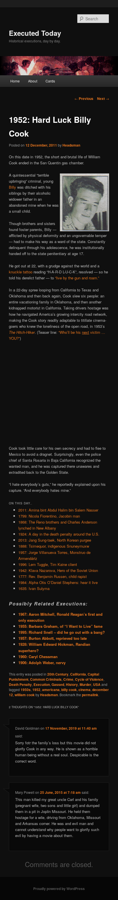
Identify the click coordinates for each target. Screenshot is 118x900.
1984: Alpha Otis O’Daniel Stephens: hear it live (58, 582)
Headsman (71, 145)
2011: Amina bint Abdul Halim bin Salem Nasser (58, 510)
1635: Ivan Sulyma (34, 588)
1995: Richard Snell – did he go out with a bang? (61, 632)
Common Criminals (46, 679)
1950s (26, 689)
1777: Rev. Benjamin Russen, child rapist (52, 576)
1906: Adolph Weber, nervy (42, 662)
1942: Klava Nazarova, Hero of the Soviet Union (58, 570)
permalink (90, 694)
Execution (42, 684)
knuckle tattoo (20, 272)
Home (15, 80)
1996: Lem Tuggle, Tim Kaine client (47, 564)
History (72, 684)
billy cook (69, 689)
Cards (50, 80)
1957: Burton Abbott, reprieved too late (52, 638)
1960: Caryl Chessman (38, 656)
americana (51, 689)
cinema (84, 689)
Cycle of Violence (89, 679)
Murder (85, 684)
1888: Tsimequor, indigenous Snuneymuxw (53, 546)
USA (97, 684)
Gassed (58, 684)
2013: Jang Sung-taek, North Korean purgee (54, 540)
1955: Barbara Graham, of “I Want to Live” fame (60, 626)
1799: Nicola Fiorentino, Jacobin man (49, 516)
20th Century (57, 674)
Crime (68, 679)
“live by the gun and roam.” (77, 278)
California (78, 674)
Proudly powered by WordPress (59, 888)
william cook (25, 694)
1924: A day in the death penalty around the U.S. (58, 534)
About (32, 80)
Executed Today (35, 33)
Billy (12, 187)
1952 (36, 689)
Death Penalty (20, 684)
